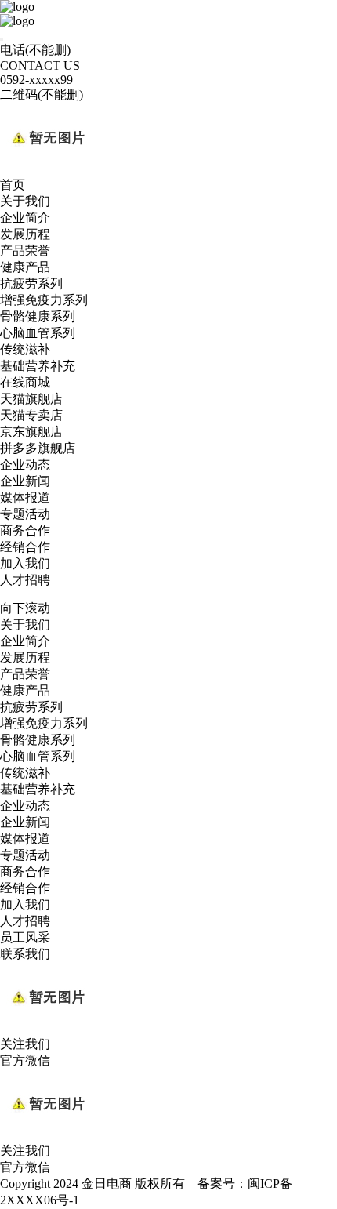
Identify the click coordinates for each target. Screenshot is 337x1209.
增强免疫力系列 (44, 300)
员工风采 (25, 937)
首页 (12, 184)
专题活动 (25, 514)
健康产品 (25, 267)
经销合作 (25, 547)
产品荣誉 (25, 250)
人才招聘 (25, 579)
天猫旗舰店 (31, 398)
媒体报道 (25, 497)
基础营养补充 (37, 365)
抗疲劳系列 (31, 283)
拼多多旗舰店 (37, 448)
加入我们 (25, 563)
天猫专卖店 (31, 415)
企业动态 (25, 464)
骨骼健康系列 (37, 316)
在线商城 (25, 382)
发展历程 (25, 234)
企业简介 (25, 217)
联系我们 (25, 953)
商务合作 (25, 530)
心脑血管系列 (37, 332)
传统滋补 (25, 349)
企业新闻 (25, 481)
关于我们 (25, 201)
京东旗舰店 (31, 431)
